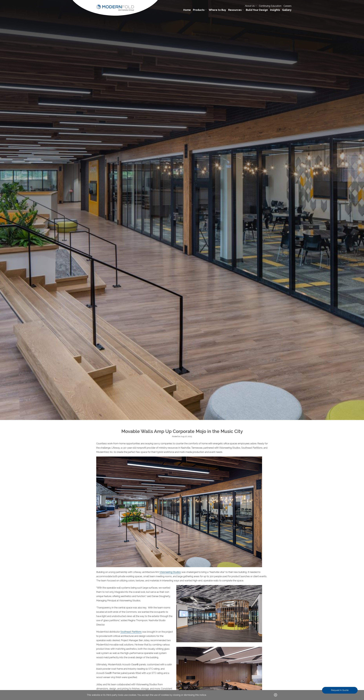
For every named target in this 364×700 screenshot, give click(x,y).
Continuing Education (270, 6)
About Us (250, 6)
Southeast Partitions (131, 631)
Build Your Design (257, 10)
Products (198, 10)
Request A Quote (340, 690)
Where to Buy (217, 10)
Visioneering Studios (170, 572)
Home (187, 10)
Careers (287, 6)
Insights (275, 10)
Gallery (286, 10)
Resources (235, 10)
